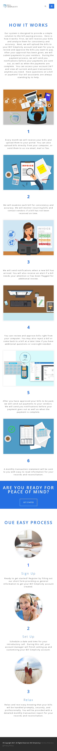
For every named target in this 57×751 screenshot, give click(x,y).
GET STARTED (28, 502)
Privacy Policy (9, 746)
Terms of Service (48, 743)
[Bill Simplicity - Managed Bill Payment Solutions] (10, 6)
